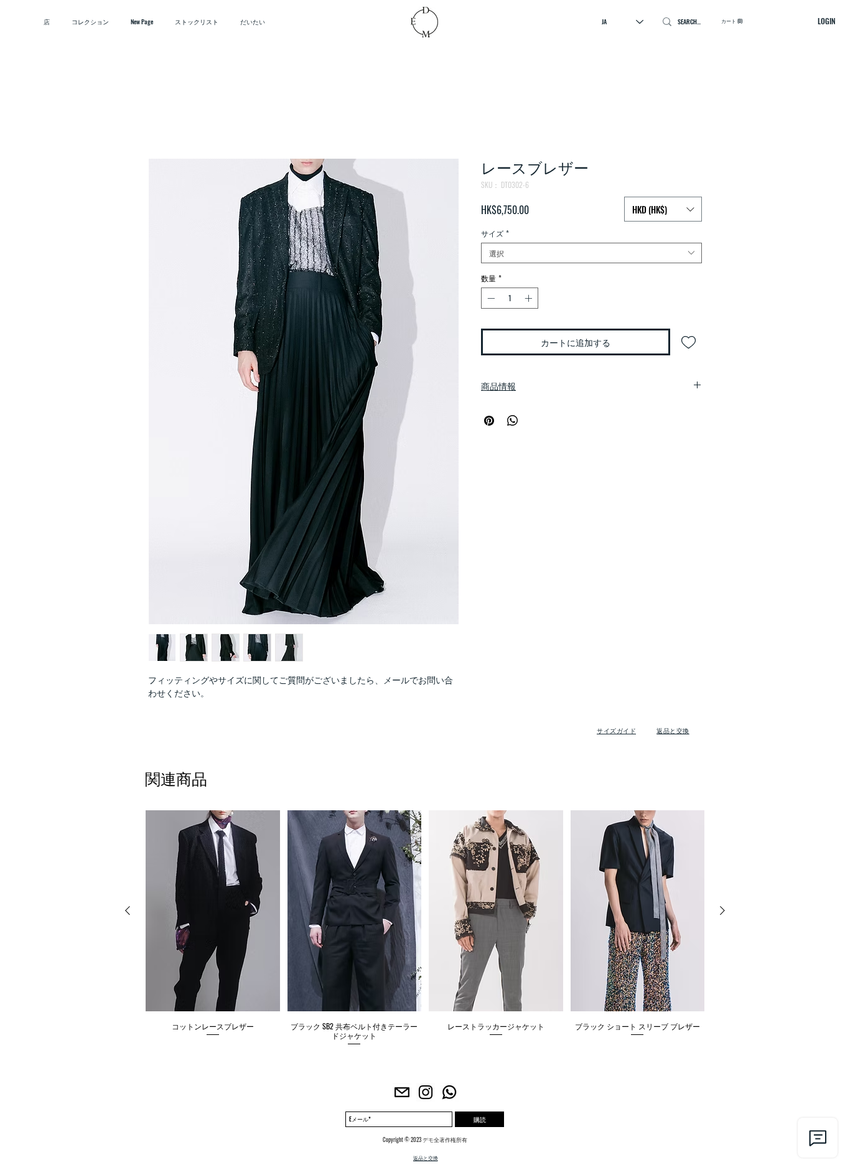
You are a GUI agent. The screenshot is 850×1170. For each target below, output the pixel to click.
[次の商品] (722, 913)
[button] (663, 209)
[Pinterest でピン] (489, 423)
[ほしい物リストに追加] (688, 344)
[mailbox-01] (402, 1094)
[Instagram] (425, 1094)
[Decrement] (490, 301)
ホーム (163, 116)
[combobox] (591, 255)
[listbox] (663, 209)
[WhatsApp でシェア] (512, 423)
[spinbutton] (510, 301)
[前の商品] (127, 913)
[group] (425, 931)
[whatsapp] (449, 1094)
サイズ (495, 235)
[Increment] (529, 301)
